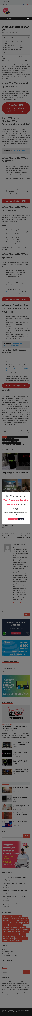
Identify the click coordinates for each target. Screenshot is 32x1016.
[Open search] (28, 18)
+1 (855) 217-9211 (13, 519)
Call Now (21, 519)
